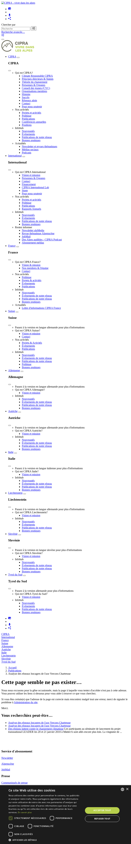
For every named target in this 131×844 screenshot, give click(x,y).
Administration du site (26, 702)
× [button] (127, 789)
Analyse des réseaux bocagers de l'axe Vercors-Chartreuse (39, 722)
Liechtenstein (15, 492)
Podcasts (26, 152)
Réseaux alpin (29, 100)
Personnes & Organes (33, 85)
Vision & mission (31, 265)
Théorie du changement (34, 82)
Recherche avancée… (13, 32)
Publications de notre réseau (37, 137)
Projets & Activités (32, 342)
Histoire (26, 94)
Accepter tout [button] (102, 810)
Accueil (12, 667)
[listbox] (122, 789)
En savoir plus (25, 812)
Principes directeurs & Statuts (37, 78)
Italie (10, 452)
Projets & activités (31, 280)
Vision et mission (31, 175)
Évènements (28, 134)
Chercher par (8, 24)
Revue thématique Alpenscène (38, 233)
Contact (26, 103)
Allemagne (14, 370)
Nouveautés (28, 131)
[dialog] (65, 814)
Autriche (13, 411)
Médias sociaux (30, 149)
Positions (27, 124)
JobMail (26, 236)
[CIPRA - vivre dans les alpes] (18, 2)
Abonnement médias (33, 242)
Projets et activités (31, 112)
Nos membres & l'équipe (35, 268)
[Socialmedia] (9, 18)
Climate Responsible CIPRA (37, 75)
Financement (29, 184)
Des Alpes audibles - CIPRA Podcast (42, 239)
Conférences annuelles (34, 121)
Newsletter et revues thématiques (39, 146)
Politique (26, 115)
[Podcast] (9, 15)
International (15, 155)
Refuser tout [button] (102, 818)
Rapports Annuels (31, 208)
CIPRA (12, 56)
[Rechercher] (33, 28)
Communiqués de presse (14, 782)
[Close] (9, 70)
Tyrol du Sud (15, 574)
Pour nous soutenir (32, 106)
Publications (28, 118)
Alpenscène (7, 763)
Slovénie (13, 533)
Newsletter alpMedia (33, 230)
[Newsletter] (9, 9)
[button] (45, 839)
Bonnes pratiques (31, 140)
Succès (25, 97)
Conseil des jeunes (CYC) (36, 88)
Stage (25, 190)
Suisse (11, 311)
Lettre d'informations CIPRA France (41, 308)
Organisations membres (34, 91)
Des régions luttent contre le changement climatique (36, 728)
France (12, 245)
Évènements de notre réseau (37, 295)
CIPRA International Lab (35, 187)
